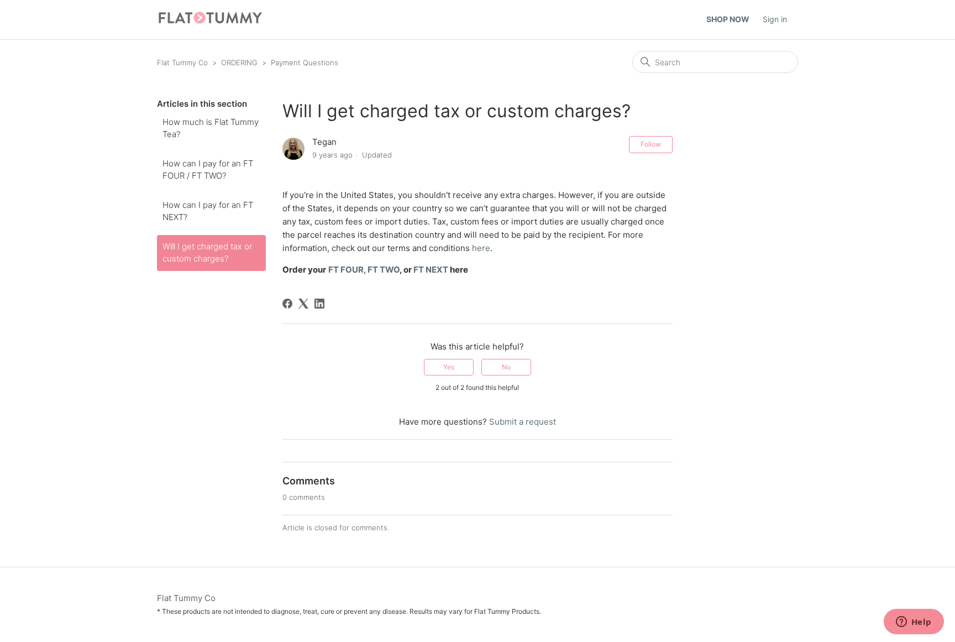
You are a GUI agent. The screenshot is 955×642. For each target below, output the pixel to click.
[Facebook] (287, 304)
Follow (651, 144)
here (481, 248)
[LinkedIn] (319, 304)
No (506, 367)
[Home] (210, 22)
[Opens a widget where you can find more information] (913, 622)
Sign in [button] (775, 19)
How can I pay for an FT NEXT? (207, 211)
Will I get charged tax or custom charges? (207, 252)
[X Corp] (303, 304)
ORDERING (239, 62)
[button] (733, 20)
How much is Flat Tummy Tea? (210, 128)
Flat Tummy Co (182, 62)
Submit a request (522, 421)
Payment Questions (304, 62)
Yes (448, 367)
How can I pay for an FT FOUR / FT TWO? (207, 169)
